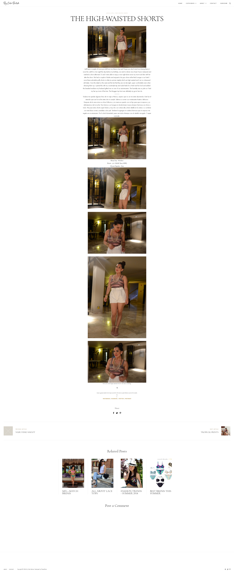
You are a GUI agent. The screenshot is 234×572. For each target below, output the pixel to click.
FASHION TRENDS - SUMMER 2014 (131, 492)
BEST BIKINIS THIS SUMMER (160, 492)
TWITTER (121, 398)
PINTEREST (128, 398)
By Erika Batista (30, 569)
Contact (213, 3)
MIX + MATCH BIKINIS (70, 492)
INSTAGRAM (106, 398)
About (202, 3)
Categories (190, 3)
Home (180, 3)
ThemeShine (44, 569)
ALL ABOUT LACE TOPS (101, 492)
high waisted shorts (121, 13)
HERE (125, 163)
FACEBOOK (114, 398)
